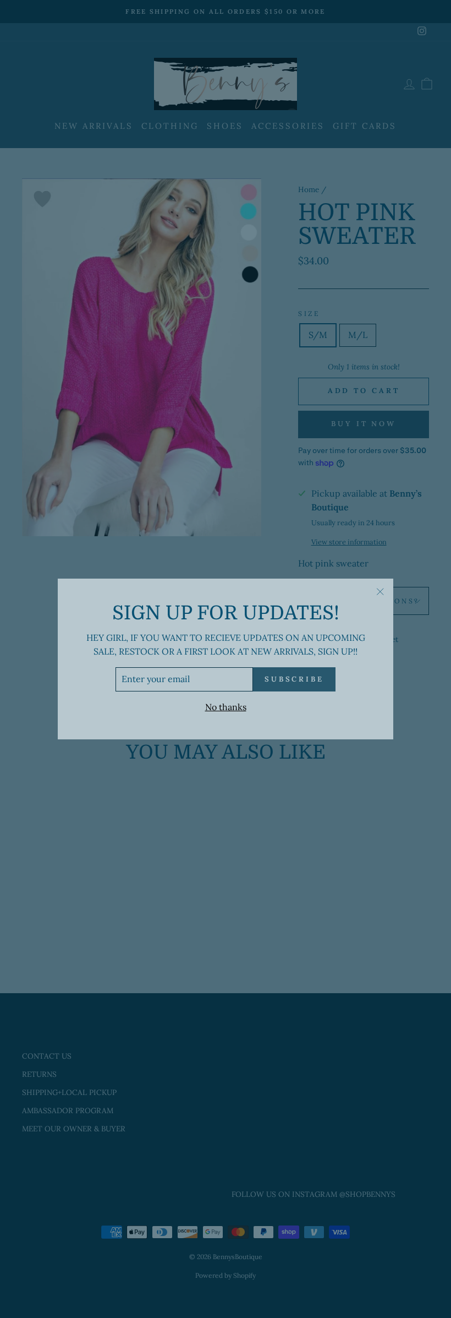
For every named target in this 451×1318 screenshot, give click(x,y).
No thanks (225, 706)
